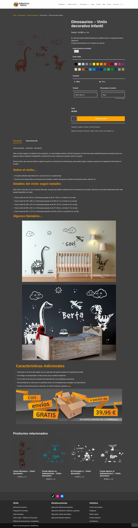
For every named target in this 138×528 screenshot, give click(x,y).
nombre (97, 131)
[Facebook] (62, 496)
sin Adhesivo (93, 521)
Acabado (76, 76)
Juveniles (86, 127)
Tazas (92, 4)
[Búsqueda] (122, 4)
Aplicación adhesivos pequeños (62, 507)
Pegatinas (62, 4)
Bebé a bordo (72, 4)
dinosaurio (80, 131)
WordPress (34, 525)
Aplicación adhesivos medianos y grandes (65, 510)
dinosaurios (86, 131)
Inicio (14, 15)
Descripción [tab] (17, 141)
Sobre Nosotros (18, 514)
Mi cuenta (116, 4)
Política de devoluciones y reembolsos (26, 521)
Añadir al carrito (101, 118)
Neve (15, 525)
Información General (20, 507)
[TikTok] (53, 496)
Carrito (109, 4)
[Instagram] (57, 496)
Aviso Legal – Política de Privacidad (25, 518)
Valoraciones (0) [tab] (31, 141)
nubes (101, 131)
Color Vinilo (77, 57)
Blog (104, 4)
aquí (69, 386)
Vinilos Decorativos (32, 15)
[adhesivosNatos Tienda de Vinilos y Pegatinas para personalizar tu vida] (22, 4)
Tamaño (75, 88)
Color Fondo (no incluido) (82, 48)
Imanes (98, 4)
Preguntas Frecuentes (20, 510)
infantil (92, 131)
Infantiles (80, 127)
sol (113, 131)
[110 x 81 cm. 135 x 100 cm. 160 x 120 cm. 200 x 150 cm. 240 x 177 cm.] (85, 95)
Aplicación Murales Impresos (61, 518)
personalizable (107, 131)
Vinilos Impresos (95, 518)
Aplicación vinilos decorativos (61, 514)
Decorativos (83, 4)
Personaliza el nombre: (108, 88)
